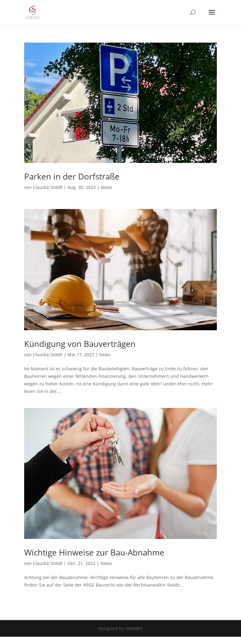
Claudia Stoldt (47, 187)
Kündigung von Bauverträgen (80, 343)
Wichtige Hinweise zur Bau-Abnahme (94, 552)
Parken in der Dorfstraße (72, 176)
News (106, 187)
